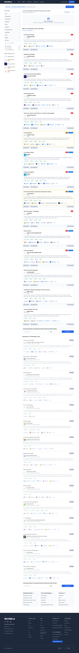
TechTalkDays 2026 (8, 633)
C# (29, 630)
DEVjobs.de (6, 626)
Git (29, 632)
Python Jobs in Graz (27, 595)
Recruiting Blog (55, 636)
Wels (41, 636)
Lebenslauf (35, 1)
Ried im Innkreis (62, 600)
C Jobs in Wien (26, 604)
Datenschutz (67, 627)
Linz (41, 623)
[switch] (19, 46)
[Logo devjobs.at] (8, 1)
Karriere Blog (55, 620)
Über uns (66, 620)
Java (29, 620)
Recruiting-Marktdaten (57, 634)
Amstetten (61, 595)
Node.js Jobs (43, 597)
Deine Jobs (29, 1)
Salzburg (42, 627)
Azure (29, 634)
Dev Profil (54, 623)
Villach (41, 638)
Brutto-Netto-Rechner (57, 625)
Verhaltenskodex (68, 630)
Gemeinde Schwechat (63, 604)
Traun (60, 597)
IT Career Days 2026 (8, 631)
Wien (41, 620)
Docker (30, 637)
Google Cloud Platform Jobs (47, 604)
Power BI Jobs (44, 595)
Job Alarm (42, 1)
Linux (29, 625)
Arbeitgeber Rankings (57, 627)
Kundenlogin (55, 639)
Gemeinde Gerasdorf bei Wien (41, 11)
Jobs (15, 1)
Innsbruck (42, 630)
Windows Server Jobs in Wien (29, 600)
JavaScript (25, 11)
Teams (19, 1)
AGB (65, 625)
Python (30, 623)
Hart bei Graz (61, 602)
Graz (41, 625)
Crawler (66, 632)
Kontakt (66, 634)
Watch (23, 1)
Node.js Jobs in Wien (27, 602)
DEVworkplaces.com (8, 628)
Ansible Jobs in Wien (27, 597)
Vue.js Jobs (43, 600)
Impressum (67, 623)
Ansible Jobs (43, 602)
